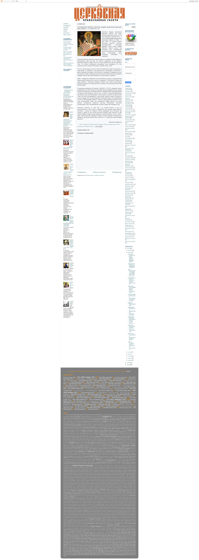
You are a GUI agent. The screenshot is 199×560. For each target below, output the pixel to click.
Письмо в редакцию (130, 179)
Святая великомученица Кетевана (125, 498)
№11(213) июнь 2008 (128, 380)
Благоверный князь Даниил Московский (112, 422)
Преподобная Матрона (107, 465)
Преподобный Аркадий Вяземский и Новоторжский (73, 473)
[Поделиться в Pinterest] (102, 126)
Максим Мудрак (76, 447)
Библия (127, 95)
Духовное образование (128, 165)
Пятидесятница (71, 495)
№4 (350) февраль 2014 (83, 402)
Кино (126, 136)
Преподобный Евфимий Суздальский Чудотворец (126, 474)
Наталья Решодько (77, 456)
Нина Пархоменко (78, 457)
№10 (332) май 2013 (119, 379)
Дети (81, 434)
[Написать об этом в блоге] (97, 126)
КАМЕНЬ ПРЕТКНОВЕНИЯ (131, 304)
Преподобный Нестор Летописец (120, 483)
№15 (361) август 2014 (114, 385)
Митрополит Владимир (124, 448)
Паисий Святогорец (102, 460)
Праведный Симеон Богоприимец (83, 463)
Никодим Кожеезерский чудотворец (106, 456)
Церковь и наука (129, 193)
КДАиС (123, 442)
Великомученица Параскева (88, 428)
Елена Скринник (79, 439)
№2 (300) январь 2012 (124, 542)
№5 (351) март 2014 (84, 551)
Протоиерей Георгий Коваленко (107, 492)
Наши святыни (129, 109)
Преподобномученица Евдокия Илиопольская (89, 468)
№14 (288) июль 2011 (102, 383)
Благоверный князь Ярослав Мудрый (128, 422)
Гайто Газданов (129, 431)
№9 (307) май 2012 (111, 554)
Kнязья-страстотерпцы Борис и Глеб (100, 532)
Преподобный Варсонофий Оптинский (122, 473)
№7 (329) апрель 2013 (97, 406)
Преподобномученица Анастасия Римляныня (126, 467)
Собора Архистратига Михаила (95, 525)
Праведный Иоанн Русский (69, 463)
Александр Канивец (88, 414)
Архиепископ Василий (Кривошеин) (85, 419)
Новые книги (128, 126)
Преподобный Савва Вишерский (100, 486)
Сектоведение (128, 138)
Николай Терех (71, 457)
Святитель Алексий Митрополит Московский (126, 499)
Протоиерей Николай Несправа (88, 493)
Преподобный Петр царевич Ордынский (118, 484)
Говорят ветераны (98, 433)
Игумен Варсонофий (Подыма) (81, 440)
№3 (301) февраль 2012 (116, 399)
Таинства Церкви (86, 526)
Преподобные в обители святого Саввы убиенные (111, 468)
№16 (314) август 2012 (87, 387)
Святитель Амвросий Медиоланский (70, 501)
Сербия (122, 523)
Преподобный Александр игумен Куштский (101, 470)
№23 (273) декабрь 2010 (128, 396)
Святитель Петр (107, 508)
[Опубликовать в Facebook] (100, 126)
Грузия (64, 434)
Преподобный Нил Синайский (75, 484)
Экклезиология (111, 531)
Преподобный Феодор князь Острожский (102, 487)
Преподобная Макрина (98, 465)
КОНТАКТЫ (66, 33)
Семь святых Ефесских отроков (110, 523)
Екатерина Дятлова (97, 438)
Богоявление (84, 425)
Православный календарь (96, 124)
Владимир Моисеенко (87, 430)
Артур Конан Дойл (74, 419)
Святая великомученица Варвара (97, 498)
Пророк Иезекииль (67, 490)
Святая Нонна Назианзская (111, 499)
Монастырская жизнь (100, 451)
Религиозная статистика (128, 141)
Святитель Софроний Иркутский (80, 510)
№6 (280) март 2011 (77, 404)
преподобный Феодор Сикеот (117, 487)
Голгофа (110, 433)
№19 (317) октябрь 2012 (106, 390)
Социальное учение (130, 241)
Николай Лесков (127, 456)
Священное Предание (106, 519)
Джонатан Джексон (85, 434)
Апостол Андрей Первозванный (92, 418)
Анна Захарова (130, 416)
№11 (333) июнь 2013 (100, 380)
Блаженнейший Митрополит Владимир (72, 424)
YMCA (64, 556)
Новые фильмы (129, 191)
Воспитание (128, 195)
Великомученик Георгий (109, 427)
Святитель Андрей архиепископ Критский (107, 501)
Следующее (81, 172)
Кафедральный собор (116, 442)
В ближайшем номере (95, 425)
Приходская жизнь (129, 128)
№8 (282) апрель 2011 (80, 407)
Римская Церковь (85, 496)
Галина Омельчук (71, 433)
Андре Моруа (93, 416)
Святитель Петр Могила (115, 508)
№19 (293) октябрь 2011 (91, 390)
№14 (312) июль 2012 (114, 383)
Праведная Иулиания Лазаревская (128, 462)
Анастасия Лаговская (85, 416)
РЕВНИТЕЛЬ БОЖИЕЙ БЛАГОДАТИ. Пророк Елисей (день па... (132, 320)
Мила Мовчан (81, 448)
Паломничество (129, 93)
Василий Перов (78, 427)
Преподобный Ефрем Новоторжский (71, 476)
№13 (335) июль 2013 (75, 383)
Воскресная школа (130, 228)
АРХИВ (65, 31)
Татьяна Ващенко (114, 526)
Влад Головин (124, 428)
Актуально (71, 414)
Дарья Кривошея (76, 434)
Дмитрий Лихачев (124, 434)
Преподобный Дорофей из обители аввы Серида (83, 474)
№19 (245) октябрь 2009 (79, 390)
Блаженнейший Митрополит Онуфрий (89, 424)
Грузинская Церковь (132, 433)
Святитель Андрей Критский (121, 501)
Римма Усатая (78, 496)
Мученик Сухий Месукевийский (95, 453)
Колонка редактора (130, 206)
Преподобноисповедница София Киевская (88, 467)
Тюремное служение (79, 528)
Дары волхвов (69, 434)
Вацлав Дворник (85, 427)
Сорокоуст (104, 525)
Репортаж (127, 108)
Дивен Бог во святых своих (109, 434)
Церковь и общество (130, 145)
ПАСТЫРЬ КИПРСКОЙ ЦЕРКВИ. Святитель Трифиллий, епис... (131, 328)
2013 (128, 362)
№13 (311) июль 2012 (108, 537)
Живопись (113, 439)
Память (124, 460)
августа (130, 250)
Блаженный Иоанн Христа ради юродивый (106, 424)
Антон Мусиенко (82, 418)
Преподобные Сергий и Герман (129, 468)
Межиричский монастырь (131, 447)
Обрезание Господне (70, 459)
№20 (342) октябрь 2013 (95, 394)
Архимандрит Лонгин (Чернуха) (101, 419)
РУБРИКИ (65, 27)
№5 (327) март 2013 (125, 402)
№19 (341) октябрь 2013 (123, 390)
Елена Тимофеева (86, 439)
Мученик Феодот (117, 453)
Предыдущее (117, 172)
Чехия (90, 531)
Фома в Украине (112, 528)
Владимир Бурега (132, 428)
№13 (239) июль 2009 (120, 382)
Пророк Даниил (126, 489)
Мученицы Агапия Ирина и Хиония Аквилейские (107, 454)
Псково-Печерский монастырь (127, 493)
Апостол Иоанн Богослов (125, 418)
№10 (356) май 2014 (67, 535)
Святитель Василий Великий (73, 502)
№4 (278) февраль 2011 (107, 401)
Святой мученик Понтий (100, 514)
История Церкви (129, 121)
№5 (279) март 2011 (97, 402)
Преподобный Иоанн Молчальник (120, 477)
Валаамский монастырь (111, 425)
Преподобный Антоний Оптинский (129, 471)
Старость (65, 526)
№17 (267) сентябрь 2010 (117, 387)
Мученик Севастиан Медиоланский (82, 453)
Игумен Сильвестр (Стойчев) (94, 440)
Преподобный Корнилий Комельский (122, 480)
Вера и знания (129, 223)
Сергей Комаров (70, 525)
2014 (128, 248)
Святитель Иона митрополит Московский (96, 505)
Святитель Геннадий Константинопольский (100, 502)
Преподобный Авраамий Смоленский (70, 470)
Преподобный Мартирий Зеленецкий (76, 483)
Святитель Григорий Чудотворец (70, 504)
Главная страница (99, 172)
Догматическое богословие (129, 162)
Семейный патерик (130, 215)
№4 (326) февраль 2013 (101, 550)
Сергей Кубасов (77, 525)
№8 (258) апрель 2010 (129, 553)
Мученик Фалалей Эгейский (107, 453)
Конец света (111, 444)
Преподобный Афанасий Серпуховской (92, 473)
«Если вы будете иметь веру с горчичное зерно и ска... (68, 59)
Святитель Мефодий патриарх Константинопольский (117, 507)
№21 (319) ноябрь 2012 (123, 394)
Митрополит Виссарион (113, 448)
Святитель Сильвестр (67, 510)
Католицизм (108, 442)
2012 (128, 364)
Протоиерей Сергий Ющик (110, 493)
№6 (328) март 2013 (104, 404)
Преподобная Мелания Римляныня (119, 465)
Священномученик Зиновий (130, 520)
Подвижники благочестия (128, 210)
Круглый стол (128, 186)
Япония (83, 532)
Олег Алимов (82, 459)
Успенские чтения (104, 528)
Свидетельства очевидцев (84, 498)
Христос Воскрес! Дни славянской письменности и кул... (67, 53)
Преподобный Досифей (97, 474)
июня (129, 352)
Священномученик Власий (118, 520)
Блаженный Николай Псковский (121, 424)
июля (129, 252)
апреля (130, 356)
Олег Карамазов (89, 459)
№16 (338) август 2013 (103, 387)
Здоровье (127, 143)
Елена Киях (65, 439)
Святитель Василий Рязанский (85, 502)
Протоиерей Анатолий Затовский (107, 490)
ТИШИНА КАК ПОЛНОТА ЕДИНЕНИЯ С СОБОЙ (131, 265)
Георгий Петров (79, 433)
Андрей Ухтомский (122, 416)
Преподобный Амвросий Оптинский (74, 471)
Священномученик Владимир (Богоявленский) (103, 520)
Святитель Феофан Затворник (129, 510)
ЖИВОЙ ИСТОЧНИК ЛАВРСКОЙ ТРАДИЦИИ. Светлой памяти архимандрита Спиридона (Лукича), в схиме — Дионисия (68, 119)
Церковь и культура (121, 529)
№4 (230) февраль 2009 (93, 401)
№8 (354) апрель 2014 (125, 407)
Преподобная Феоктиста (74, 467)
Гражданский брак (115, 433)
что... (104, 531)
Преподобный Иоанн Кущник (94, 477)
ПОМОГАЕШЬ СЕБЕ (72, 303)
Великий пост (93, 427)
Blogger (128, 371)
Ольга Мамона (111, 459)
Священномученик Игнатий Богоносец (71, 522)
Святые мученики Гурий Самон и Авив (124, 515)
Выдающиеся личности (128, 134)
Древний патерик (89, 436)
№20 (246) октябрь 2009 (124, 392)
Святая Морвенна (90, 499)
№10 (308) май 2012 (105, 379)
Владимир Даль (66, 430)
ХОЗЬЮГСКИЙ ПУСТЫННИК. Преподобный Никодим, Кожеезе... (131, 297)
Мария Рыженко (100, 447)
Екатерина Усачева (116, 438)
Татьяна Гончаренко (122, 526)
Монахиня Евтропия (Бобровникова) (115, 451)
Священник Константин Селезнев (129, 517)
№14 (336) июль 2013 (129, 383)
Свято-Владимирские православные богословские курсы (92, 511)
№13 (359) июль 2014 (88, 126)
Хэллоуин (80, 529)
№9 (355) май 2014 (93, 409)
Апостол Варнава (103, 418)
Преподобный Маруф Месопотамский (91, 483)
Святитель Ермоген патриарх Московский (113, 504)
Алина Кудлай (123, 414)
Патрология (67, 462)
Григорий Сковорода (123, 433)
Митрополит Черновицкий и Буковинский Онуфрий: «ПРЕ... (132, 336)
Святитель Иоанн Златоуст (129, 504)
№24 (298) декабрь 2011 (119, 397)
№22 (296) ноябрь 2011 (83, 396)
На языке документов (122, 454)
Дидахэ (118, 434)
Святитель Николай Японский (97, 508)
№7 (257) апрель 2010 (129, 404)
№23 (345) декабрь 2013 (101, 397)
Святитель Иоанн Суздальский (69, 505)
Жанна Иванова (107, 439)
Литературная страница (128, 105)
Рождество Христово (98, 496)
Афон (96, 421)
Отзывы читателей (130, 152)
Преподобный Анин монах (87, 471)
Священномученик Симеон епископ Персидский (77, 523)
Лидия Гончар (118, 445)
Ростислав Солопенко (109, 496)
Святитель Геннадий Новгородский (117, 502)
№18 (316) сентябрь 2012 (121, 388)
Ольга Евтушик (105, 459)
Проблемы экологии (130, 238)
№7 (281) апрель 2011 (68, 406)
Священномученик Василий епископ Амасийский (83, 520)
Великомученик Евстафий (119, 427)
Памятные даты (119, 460)
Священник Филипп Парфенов (82, 519)
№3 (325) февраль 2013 (113, 548)
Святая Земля (82, 499)
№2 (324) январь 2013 (87, 392)
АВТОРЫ (65, 29)
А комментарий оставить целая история (67, 48)
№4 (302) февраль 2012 (124, 401)
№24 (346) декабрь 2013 (80, 399)
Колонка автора (129, 167)
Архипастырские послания (88, 421)
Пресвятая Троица (92, 489)
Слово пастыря (84, 525)
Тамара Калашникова (106, 526)
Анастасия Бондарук (75, 416)
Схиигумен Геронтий (79, 526)
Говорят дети (105, 433)
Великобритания (100, 427)
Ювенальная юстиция (131, 531)
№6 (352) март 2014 (118, 404)
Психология (128, 182)
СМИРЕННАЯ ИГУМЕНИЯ (72, 265)
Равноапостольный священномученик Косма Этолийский (115, 495)
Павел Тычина (95, 460)
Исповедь (84, 442)
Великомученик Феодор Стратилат (75, 428)
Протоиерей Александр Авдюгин (91, 490)
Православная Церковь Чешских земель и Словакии (114, 463)
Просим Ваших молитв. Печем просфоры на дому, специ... (68, 43)
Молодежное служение (128, 173)
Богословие (128, 175)
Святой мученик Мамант (90, 514)
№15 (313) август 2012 (85, 385)
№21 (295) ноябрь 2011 (109, 394)
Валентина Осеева (120, 425)
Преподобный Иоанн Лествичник (106, 477)
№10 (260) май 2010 (80, 379)
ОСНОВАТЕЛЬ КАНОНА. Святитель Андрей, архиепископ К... (131, 281)
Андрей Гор (86, 124)
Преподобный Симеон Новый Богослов (71, 487)
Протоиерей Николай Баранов (74, 493)
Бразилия (89, 425)
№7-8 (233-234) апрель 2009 (126, 406)
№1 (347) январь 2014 (121, 377)
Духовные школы (129, 184)
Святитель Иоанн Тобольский (82, 505)
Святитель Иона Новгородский (110, 505)
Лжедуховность (110, 445)
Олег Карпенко (96, 459)
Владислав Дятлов (109, 430)
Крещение (133, 444)
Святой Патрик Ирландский (120, 514)
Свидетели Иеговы (74, 498)
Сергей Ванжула (128, 523)
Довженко (65, 436)
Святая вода (76, 499)
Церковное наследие (96, 529)
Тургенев (72, 528)
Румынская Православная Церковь (121, 496)
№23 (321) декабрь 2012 (84, 397)
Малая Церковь (129, 124)
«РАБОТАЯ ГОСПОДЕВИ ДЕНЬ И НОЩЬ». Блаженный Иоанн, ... (132, 289)
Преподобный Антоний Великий (114, 471)
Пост (119, 462)
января (130, 360)
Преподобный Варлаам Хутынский (107, 473)
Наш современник (85, 456)
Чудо (107, 531)
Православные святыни (129, 213)
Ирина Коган (78, 442)
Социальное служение (128, 89)
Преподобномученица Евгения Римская (71, 468)
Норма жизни (128, 236)
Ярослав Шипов (88, 532)
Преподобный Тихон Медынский (86, 487)
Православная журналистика (97, 463)
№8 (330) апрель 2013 (109, 407)
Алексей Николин (116, 414)
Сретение (134, 525)
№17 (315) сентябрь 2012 (70, 541)
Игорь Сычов (72, 440)
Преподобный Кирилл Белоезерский (92, 480)
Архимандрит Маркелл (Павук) (118, 419)
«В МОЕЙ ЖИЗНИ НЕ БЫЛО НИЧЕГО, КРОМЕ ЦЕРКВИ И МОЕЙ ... (131, 258)
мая (129, 354)
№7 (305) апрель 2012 (81, 406)
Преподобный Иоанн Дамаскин (81, 477)
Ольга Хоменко (132, 459)
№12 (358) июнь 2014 (107, 382)
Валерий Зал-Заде (128, 425)
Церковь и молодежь (127, 219)
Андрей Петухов (115, 416)
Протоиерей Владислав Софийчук (93, 492)
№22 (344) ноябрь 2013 (113, 396)
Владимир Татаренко (98, 430)
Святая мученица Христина (99, 499)
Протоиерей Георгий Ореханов (120, 492)
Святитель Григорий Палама (130, 502)
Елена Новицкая (72, 439)
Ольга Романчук (118, 459)
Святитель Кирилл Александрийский (124, 505)
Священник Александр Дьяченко (90, 517)
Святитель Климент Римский (78, 507)
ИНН (135, 440)
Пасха (127, 460)
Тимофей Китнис (130, 526)
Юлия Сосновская (67, 532)
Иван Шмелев (130, 439)
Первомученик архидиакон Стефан (83, 462)
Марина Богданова (93, 447)
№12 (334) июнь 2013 (93, 382)
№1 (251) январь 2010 (69, 377)
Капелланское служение (128, 200)
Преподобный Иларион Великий (98, 476)
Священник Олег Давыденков (69, 519)
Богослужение (128, 119)
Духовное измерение (128, 99)
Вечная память (129, 131)
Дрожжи (94, 436)
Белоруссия (100, 421)
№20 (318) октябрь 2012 (78, 394)
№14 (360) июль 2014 (71, 385)
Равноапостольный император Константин (94, 495)
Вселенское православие (128, 197)
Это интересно (129, 221)
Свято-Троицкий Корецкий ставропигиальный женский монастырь (117, 511)
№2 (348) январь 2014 (102, 392)
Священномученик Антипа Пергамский (120, 519)
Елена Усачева (94, 439)
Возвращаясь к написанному (129, 226)
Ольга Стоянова (125, 459)
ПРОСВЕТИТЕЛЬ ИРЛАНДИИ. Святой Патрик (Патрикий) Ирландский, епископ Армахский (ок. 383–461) (68, 94)
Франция (118, 528)
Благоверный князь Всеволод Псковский (94, 422)
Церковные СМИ (129, 157)
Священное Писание (95, 519)
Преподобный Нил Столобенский (88, 484)
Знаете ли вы (128, 177)
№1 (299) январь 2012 (86, 377)
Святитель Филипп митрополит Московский (72, 511)
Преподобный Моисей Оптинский (106, 483)
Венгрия (95, 428)
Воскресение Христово (68, 431)
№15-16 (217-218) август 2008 (128, 385)
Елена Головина (126, 438)
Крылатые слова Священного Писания (129, 149)
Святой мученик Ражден (110, 514)
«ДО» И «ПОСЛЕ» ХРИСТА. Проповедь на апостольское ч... (131, 345)
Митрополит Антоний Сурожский (100, 448)
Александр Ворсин (78, 414)
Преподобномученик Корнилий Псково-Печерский (107, 467)
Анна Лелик (69, 418)
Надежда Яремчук (131, 454)
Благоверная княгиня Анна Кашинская (116, 421)
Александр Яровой (97, 414)
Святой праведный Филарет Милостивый (108, 515)
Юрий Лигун (73, 532)
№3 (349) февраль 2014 (80, 401)
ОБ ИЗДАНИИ (66, 25)
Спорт (130, 525)
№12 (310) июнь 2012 (77, 382)
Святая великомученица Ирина (111, 498)
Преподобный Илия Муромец (69, 477)
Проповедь (128, 155)
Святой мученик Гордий (79, 514)
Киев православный (129, 442)
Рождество (91, 496)
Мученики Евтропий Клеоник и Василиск (77, 454)
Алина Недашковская (131, 414)
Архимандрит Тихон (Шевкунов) (74, 421)
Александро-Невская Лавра (106, 414)
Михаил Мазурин (124, 450)
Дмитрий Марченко (132, 434)
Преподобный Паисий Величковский (102, 484)
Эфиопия (123, 531)
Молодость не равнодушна (128, 102)
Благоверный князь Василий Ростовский (77, 422)
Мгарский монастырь (108, 447)
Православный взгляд (67, 465)
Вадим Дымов (103, 425)
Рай (128, 495)
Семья (118, 523)
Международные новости (118, 447)
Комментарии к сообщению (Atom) (95, 175)
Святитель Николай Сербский (85, 508)
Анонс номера (75, 418)
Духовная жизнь (129, 114)
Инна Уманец (66, 442)
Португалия (115, 462)
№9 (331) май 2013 (80, 409)
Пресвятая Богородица (83, 489)
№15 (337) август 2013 (99, 385)
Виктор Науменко (116, 428)
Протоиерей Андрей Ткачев (122, 490)
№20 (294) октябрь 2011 (106, 544)
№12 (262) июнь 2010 (129, 535)
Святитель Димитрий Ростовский (84, 504)
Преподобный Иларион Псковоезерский (127, 476)
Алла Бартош (66, 416)
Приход (98, 489)
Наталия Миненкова (68, 456)
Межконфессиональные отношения (130, 234)
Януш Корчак (79, 532)
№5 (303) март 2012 (111, 402)
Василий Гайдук (71, 427)
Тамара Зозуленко (96, 526)
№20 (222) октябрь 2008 (113, 392)
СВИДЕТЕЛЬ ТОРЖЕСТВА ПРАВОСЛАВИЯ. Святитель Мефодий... (131, 311)
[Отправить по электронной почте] (96, 126)
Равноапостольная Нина (80, 495)
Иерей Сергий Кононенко (116, 440)
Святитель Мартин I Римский (101, 507)
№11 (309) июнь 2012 (85, 380)
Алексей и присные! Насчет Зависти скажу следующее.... (68, 64)
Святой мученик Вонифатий (69, 514)
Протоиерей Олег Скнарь (100, 493)
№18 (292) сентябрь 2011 (106, 388)
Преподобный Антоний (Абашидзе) (101, 471)
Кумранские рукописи (94, 445)
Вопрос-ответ (128, 96)
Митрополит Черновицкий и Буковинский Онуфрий (90, 450)
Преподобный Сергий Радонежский (129, 486)
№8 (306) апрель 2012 (93, 407)
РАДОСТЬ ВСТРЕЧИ (71, 284)
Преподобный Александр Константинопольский (119, 470)
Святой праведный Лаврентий (77, 515)
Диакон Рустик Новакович (95, 434)
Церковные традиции (112, 529)
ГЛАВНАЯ (65, 23)
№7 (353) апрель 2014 (112, 406)
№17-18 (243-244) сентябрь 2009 (92, 388)
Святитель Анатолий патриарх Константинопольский (88, 501)
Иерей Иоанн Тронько (106, 440)
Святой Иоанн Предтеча (120, 513)
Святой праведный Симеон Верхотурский (91, 515)
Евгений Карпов (75, 438)
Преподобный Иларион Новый (112, 476)
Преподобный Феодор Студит (130, 487)
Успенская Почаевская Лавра (94, 528)
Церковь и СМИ (129, 159)
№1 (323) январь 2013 (105, 377)
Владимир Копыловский (76, 430)
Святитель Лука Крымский (90, 507)
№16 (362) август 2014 (120, 539)
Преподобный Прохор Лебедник (87, 486)
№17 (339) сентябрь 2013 (75, 388)
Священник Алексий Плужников (104, 517)
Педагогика (72, 462)
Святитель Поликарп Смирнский (128, 508)
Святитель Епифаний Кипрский (97, 504)
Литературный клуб (130, 169)
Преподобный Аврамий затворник (85, 470)
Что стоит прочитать (99, 531)
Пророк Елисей (133, 489)
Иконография (128, 231)
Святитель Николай (73, 508)
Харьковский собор (124, 528)
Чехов (93, 531)
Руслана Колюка (132, 496)
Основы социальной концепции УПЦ (70, 460)
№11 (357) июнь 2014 (115, 380)
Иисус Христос (124, 440)
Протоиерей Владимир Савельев (78, 492)
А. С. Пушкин (66, 414)
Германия (84, 433)
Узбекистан (85, 528)
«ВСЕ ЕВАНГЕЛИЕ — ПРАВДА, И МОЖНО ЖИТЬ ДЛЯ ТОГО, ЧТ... (131, 273)
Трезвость (68, 528)
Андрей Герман (99, 416)
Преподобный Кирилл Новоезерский (107, 480)
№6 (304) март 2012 (90, 404)
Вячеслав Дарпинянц (119, 431)
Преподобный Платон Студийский (74, 486)
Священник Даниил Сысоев (116, 517)
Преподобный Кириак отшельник (77, 480)
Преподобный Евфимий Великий (108, 474)
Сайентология (66, 498)
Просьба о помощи (76, 490)
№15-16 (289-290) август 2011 (71, 387)
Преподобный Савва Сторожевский (114, 486)
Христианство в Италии (72, 529)
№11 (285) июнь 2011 (72, 380)
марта (130, 358)
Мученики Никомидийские (91, 454)
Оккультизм (77, 459)
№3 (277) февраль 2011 (96, 399)
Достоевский (82, 436)
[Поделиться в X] (99, 126)
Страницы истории (71, 526)
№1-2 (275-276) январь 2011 (87, 534)
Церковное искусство (87, 529)
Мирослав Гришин (88, 448)
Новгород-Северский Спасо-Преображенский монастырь (94, 457)
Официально (89, 460)
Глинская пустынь (90, 433)
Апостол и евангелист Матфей (113, 418)
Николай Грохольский (119, 456)
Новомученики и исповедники (112, 457)
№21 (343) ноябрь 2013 (96, 545)
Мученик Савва (71, 453)
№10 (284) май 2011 (92, 379)
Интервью (127, 91)
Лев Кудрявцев (103, 445)
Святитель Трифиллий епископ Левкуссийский (98, 510)
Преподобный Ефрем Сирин (85, 476)
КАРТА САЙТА (67, 34)
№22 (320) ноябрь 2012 (98, 396)
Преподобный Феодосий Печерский (70, 489)
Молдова (65, 451)
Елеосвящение (100, 439)
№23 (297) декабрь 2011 (69, 397)
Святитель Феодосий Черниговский (115, 510)
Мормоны (127, 451)
